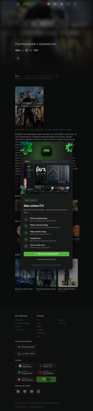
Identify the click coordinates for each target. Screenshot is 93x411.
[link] (46, 254)
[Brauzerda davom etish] (68, 145)
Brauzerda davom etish (46, 259)
